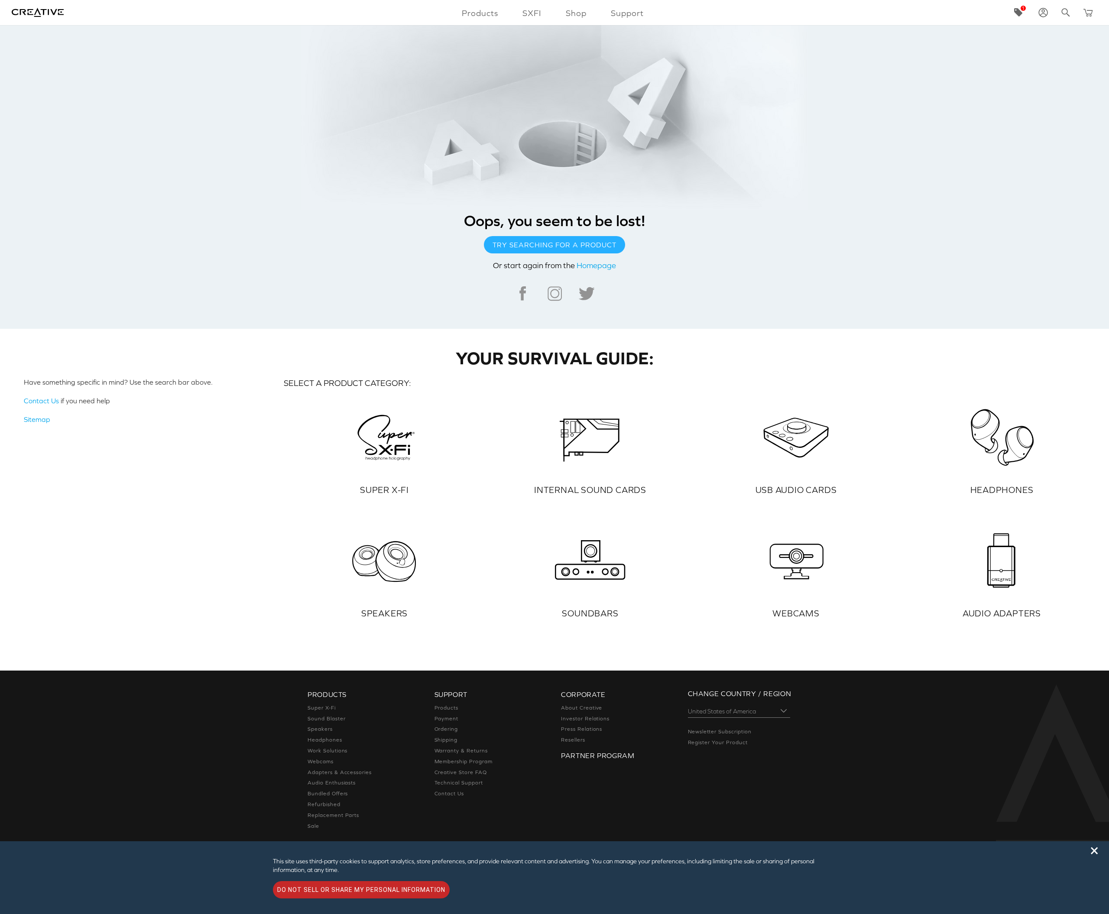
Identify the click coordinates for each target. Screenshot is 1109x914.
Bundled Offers (328, 794)
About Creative (581, 708)
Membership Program (464, 761)
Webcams (321, 761)
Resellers (573, 740)
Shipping (446, 740)
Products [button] (480, 13)
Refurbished (324, 804)
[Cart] (1088, 12)
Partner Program (598, 755)
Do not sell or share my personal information (361, 889)
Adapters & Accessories (340, 772)
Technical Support (459, 783)
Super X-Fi (322, 708)
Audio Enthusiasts (332, 783)
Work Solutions (327, 751)
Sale (313, 826)
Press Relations (581, 729)
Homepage (596, 265)
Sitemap (37, 419)
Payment (447, 719)
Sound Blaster (326, 719)
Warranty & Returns (461, 751)
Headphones (325, 740)
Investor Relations (585, 719)
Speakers (320, 729)
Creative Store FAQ (461, 772)
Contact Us (41, 401)
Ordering (446, 729)
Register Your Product (718, 742)
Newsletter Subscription (720, 732)
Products (447, 708)
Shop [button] (576, 13)
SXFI (532, 13)
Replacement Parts (333, 815)
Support (627, 13)
